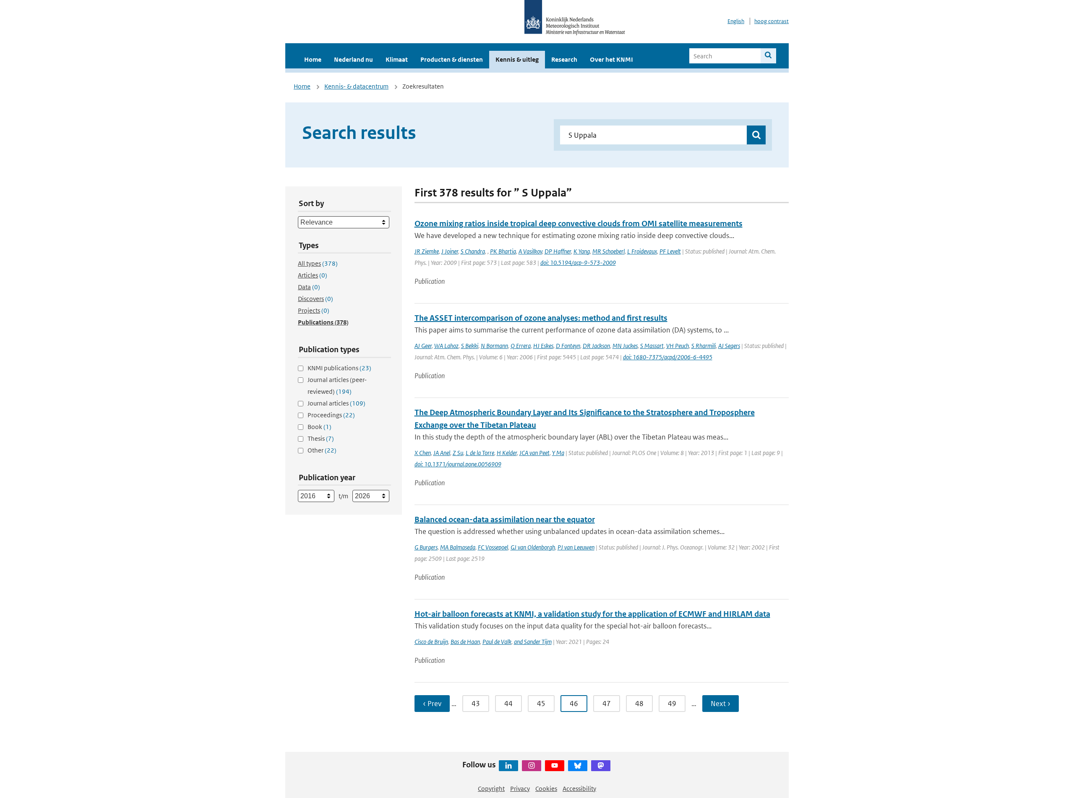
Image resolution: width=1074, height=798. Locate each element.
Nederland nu (353, 59)
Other (322, 450)
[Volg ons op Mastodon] (600, 766)
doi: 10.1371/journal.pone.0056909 (457, 464)
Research (564, 59)
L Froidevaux (642, 251)
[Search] (768, 55)
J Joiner (449, 251)
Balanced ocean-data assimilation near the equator (504, 519)
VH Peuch (677, 346)
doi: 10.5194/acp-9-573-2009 (578, 263)
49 (672, 703)
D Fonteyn (568, 346)
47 (606, 703)
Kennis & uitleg (517, 59)
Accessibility (579, 789)
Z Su (458, 453)
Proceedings (331, 415)
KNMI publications (339, 368)
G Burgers (426, 547)
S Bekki (469, 346)
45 (541, 703)
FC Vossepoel (493, 547)
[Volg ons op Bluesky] (577, 766)
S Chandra (473, 251)
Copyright (491, 789)
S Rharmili (703, 346)
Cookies (546, 789)
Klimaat (397, 59)
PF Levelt (670, 251)
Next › (720, 703)
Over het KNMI (611, 59)
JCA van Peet (534, 453)
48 (639, 703)
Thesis (321, 438)
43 (476, 703)
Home (312, 59)
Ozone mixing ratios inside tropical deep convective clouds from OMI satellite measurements (578, 223)
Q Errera (521, 346)
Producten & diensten (451, 59)
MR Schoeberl (608, 251)
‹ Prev (432, 703)
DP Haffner (558, 251)
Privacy (520, 789)
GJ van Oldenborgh (533, 547)
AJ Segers (729, 346)
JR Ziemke (426, 251)
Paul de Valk (496, 642)
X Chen (422, 453)
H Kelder (507, 453)
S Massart (652, 346)
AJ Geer (423, 346)
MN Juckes (625, 346)
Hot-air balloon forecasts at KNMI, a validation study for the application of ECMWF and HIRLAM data (592, 614)
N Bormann (494, 346)
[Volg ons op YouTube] (554, 766)
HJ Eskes (543, 346)
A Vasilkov (530, 251)
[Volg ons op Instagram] (531, 766)
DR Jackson (596, 346)
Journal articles (336, 403)
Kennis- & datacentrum (356, 86)
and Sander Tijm (533, 642)
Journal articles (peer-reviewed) (337, 385)
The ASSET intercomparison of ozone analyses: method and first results (540, 318)
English (735, 21)
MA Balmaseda (457, 547)
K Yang (581, 251)
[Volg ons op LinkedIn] (508, 766)
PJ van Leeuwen (576, 547)
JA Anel (441, 453)
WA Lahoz (446, 346)
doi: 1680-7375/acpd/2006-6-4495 (667, 357)
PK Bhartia (503, 251)
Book (319, 427)
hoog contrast (771, 21)
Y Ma (558, 453)
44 (508, 703)
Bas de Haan (465, 642)
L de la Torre (480, 453)
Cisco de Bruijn (431, 642)
